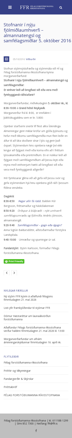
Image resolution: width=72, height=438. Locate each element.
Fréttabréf (10, 387)
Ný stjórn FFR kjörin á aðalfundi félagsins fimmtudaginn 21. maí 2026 (28, 298)
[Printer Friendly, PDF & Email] (14, 261)
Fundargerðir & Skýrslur (19, 379)
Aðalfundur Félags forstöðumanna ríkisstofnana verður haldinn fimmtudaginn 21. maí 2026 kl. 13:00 (34, 329)
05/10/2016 (19, 59)
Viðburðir (31, 59)
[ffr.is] (36, 7)
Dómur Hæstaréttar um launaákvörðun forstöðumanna (27, 317)
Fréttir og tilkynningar (17, 370)
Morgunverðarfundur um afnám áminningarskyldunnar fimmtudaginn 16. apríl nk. (32, 340)
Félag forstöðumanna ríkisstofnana (25, 362)
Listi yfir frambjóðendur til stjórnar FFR (27, 308)
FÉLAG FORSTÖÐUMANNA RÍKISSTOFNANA (32, 395)
